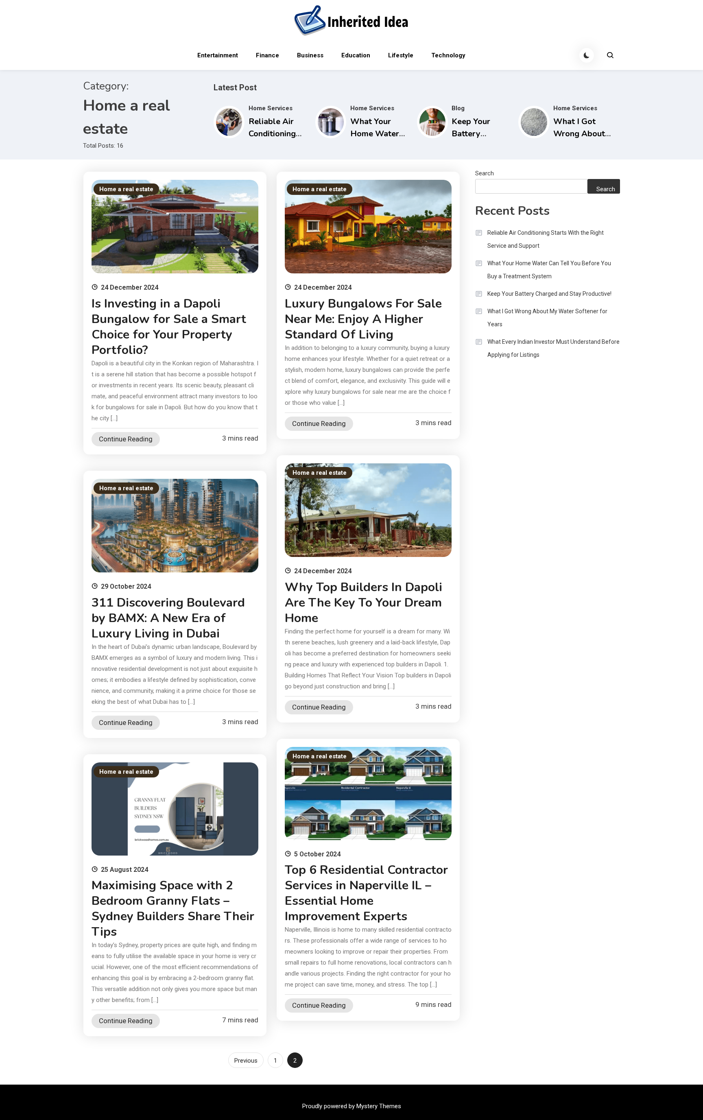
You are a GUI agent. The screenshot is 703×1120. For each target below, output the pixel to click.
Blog (458, 108)
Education (355, 55)
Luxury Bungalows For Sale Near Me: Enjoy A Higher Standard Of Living (363, 319)
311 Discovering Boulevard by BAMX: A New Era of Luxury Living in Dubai (168, 618)
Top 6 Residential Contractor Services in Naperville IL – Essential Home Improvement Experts (366, 893)
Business (310, 55)
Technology (448, 55)
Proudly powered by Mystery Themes (351, 1106)
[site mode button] (586, 55)
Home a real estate (126, 189)
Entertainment (217, 55)
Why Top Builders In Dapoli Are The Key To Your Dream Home (363, 603)
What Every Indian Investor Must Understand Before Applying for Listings (553, 348)
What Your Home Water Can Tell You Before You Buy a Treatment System (549, 269)
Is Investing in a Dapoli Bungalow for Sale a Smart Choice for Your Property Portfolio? (169, 326)
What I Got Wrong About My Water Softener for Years (547, 317)
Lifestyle (400, 55)
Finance (267, 55)
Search (484, 173)
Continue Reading (126, 439)
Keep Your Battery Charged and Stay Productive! (549, 293)
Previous (246, 1060)
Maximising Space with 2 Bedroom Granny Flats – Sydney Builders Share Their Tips (173, 908)
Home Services (271, 108)
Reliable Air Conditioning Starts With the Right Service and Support (545, 239)
